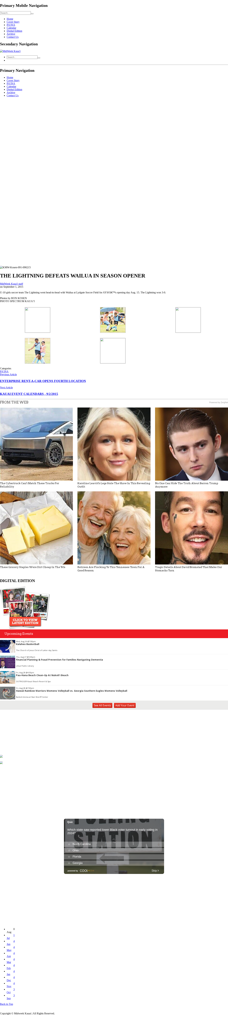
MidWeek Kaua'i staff (11, 283)
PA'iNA (4, 371)
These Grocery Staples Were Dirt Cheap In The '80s (32, 567)
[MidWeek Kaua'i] (10, 51)
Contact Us (13, 36)
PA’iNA (11, 24)
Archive (11, 33)
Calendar (11, 27)
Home (10, 18)
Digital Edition (14, 30)
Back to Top (6, 1004)
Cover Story (13, 21)
